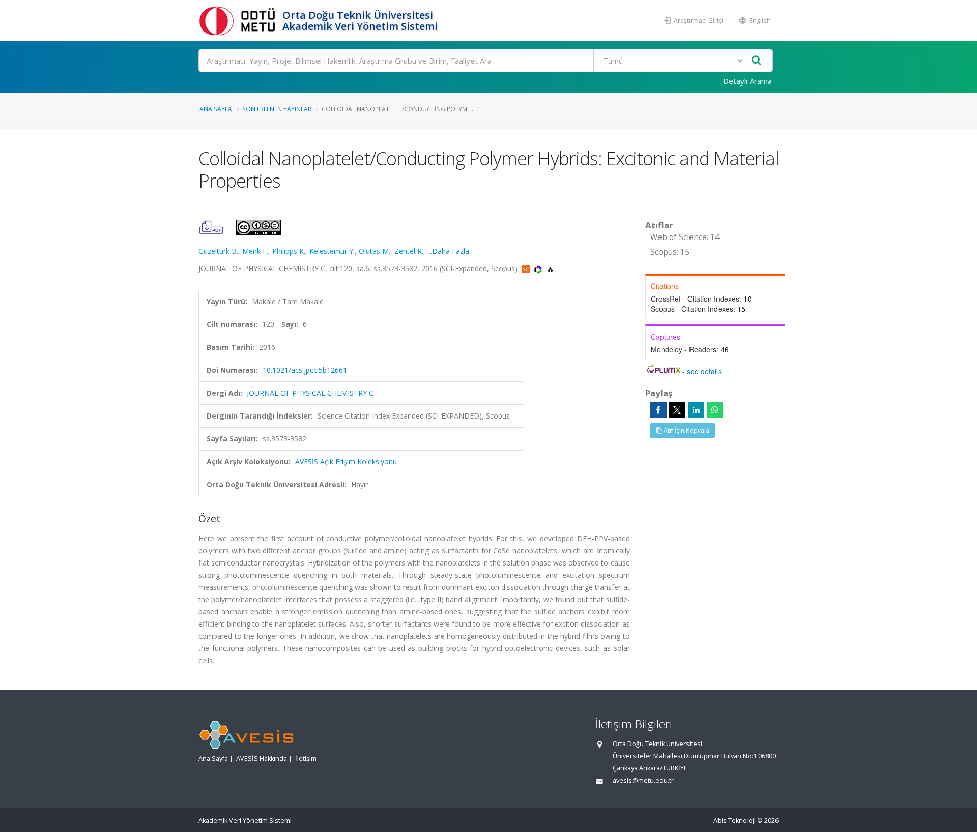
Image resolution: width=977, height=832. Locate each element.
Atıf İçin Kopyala (685, 430)
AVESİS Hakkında (261, 758)
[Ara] (756, 60)
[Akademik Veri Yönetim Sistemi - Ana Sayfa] (239, 20)
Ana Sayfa (215, 109)
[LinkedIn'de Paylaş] (696, 410)
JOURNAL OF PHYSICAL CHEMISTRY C (310, 393)
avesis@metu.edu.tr (643, 780)
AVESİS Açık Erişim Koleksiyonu (346, 461)
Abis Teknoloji (734, 820)
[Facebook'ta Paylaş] (658, 410)
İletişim (306, 758)
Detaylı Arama (747, 81)
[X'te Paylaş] (677, 410)
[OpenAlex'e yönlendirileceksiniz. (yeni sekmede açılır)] (550, 268)
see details (704, 371)
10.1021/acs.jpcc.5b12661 (305, 370)
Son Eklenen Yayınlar (276, 109)
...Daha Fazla (448, 251)
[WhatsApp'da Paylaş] (715, 410)
